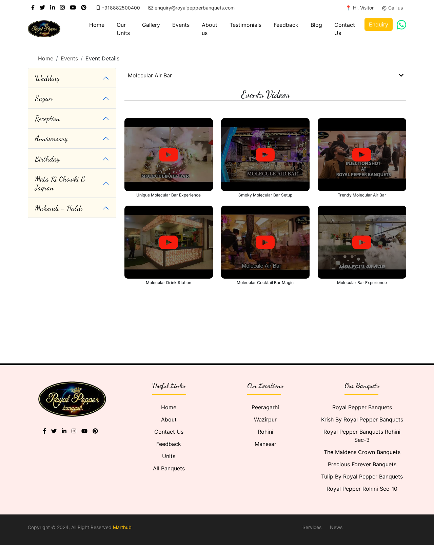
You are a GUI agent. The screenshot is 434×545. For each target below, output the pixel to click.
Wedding (47, 78)
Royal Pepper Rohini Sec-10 (362, 488)
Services (311, 527)
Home (96, 24)
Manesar (265, 443)
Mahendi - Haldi (58, 208)
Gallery (151, 24)
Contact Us (344, 28)
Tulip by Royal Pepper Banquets (362, 476)
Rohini (265, 431)
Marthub (122, 527)
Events (181, 24)
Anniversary (51, 138)
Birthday (47, 158)
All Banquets (169, 468)
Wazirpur (265, 419)
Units (168, 456)
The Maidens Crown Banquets (362, 452)
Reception (47, 118)
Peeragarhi (265, 407)
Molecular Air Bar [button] (150, 75)
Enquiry (378, 24)
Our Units (123, 28)
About (169, 419)
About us (209, 28)
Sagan (43, 98)
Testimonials (245, 24)
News (336, 527)
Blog (316, 24)
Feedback (286, 24)
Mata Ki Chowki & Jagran (60, 183)
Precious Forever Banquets (362, 464)
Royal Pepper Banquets (362, 407)
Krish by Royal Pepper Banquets (362, 419)
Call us (395, 8)
